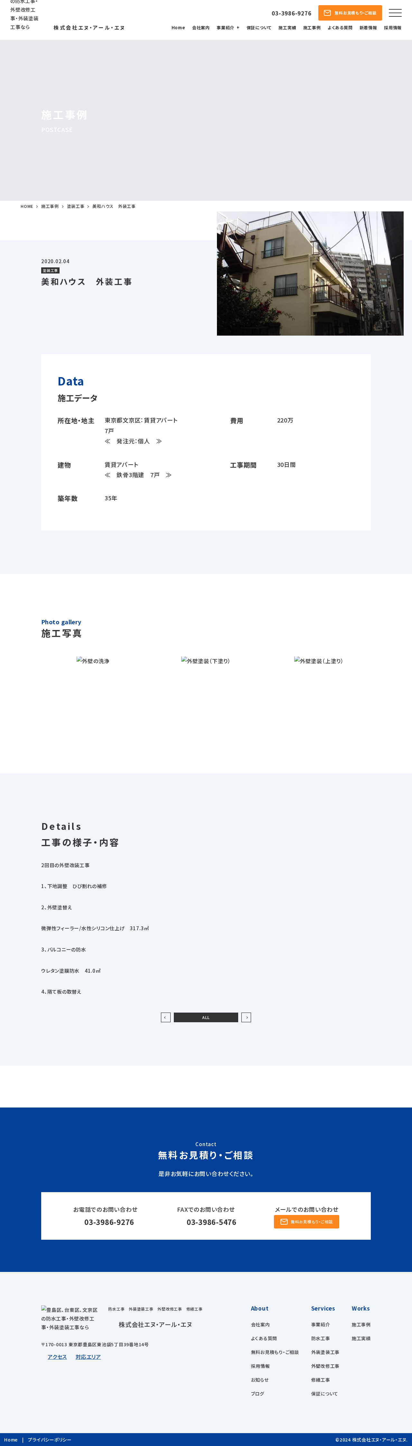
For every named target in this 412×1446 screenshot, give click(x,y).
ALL (206, 1017)
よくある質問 (340, 27)
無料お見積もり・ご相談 (275, 1352)
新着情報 (368, 27)
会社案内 (201, 27)
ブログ (257, 1393)
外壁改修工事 (325, 1366)
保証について (259, 27)
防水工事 (320, 1338)
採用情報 (393, 27)
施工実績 (287, 27)
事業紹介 (225, 27)
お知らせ (260, 1379)
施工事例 (312, 27)
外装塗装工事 (325, 1352)
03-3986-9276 (109, 1222)
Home (178, 27)
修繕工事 (320, 1379)
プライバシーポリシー (50, 1439)
